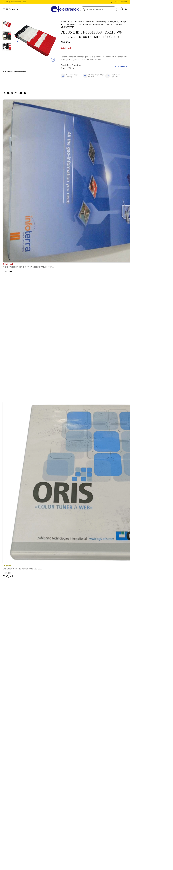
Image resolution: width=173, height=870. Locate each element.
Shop (70, 21)
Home (63, 21)
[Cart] (126, 8)
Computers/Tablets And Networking (90, 21)
